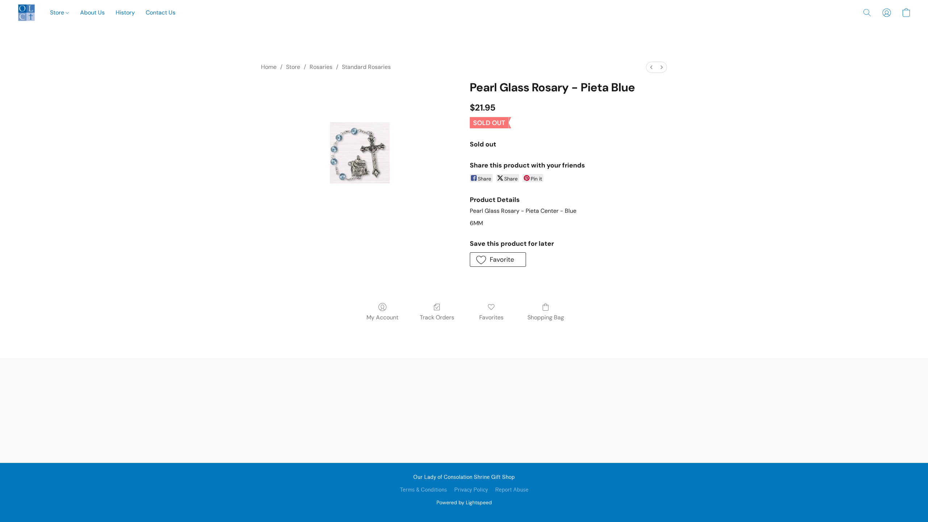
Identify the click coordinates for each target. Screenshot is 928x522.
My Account (382, 317)
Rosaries (321, 67)
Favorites (491, 317)
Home (269, 67)
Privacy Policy (471, 490)
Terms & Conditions (423, 490)
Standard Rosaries (366, 67)
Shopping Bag (545, 317)
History (125, 12)
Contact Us (160, 12)
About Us (92, 12)
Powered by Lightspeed (464, 502)
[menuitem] (651, 67)
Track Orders (437, 317)
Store (58, 12)
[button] (26, 13)
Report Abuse (512, 490)
